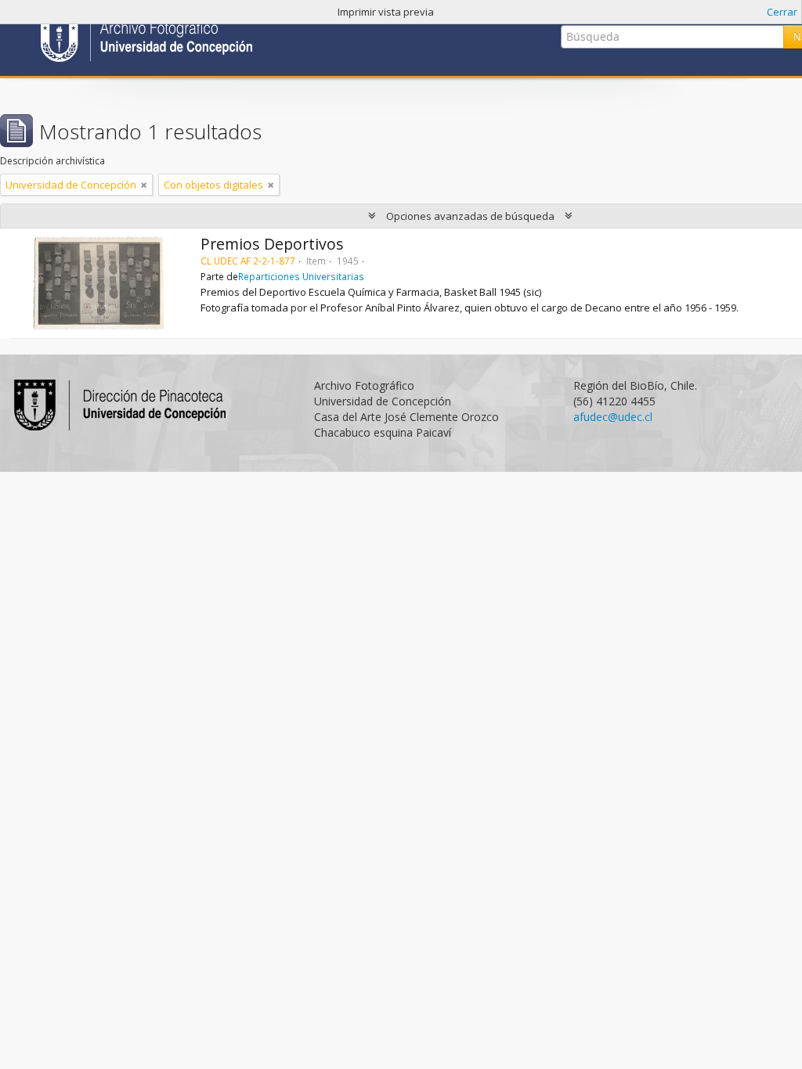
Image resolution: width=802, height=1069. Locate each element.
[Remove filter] (144, 185)
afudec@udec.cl (612, 416)
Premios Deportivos (272, 243)
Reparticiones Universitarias (301, 276)
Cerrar (782, 12)
